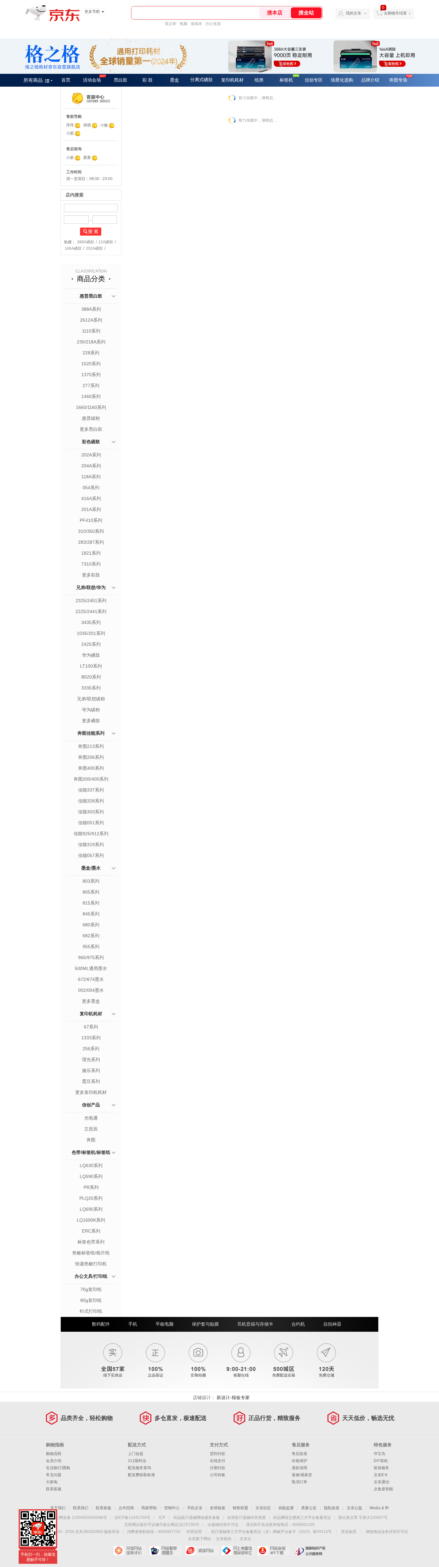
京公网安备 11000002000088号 (79, 1517)
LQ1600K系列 (91, 1220)
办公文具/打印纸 (91, 1276)
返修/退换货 (302, 1475)
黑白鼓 (120, 80)
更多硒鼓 (91, 720)
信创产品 (91, 1104)
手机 (132, 1324)
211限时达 (137, 1461)
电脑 (183, 24)
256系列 (91, 1048)
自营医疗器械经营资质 (246, 1517)
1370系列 (91, 374)
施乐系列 (91, 1070)
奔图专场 (398, 80)
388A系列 (91, 309)
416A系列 (91, 498)
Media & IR (379, 1508)
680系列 (91, 924)
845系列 (91, 913)
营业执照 (348, 1531)
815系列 (91, 902)
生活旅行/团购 (58, 1468)
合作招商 (126, 1508)
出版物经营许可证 (223, 1524)
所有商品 (33, 80)
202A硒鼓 (94, 248)
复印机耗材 (232, 80)
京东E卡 (381, 1475)
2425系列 (91, 644)
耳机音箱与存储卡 (255, 1324)
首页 (65, 80)
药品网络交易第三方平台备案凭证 (302, 1517)
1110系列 (91, 330)
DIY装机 (381, 1461)
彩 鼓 (147, 80)
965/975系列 (91, 957)
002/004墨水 (91, 990)
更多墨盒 (91, 1001)
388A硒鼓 (85, 242)
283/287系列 (91, 542)
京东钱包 (223, 1539)
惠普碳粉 (91, 418)
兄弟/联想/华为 (91, 587)
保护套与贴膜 (205, 1324)
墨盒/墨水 (91, 867)
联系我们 (80, 1508)
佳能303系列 (91, 811)
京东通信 (381, 1482)
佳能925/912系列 (91, 833)
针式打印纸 (91, 1311)
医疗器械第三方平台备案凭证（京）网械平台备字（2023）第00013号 (271, 1531)
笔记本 (170, 24)
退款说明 (299, 1468)
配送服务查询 (139, 1468)
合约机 (298, 1324)
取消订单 (299, 1482)
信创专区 (314, 80)
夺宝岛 (379, 1453)
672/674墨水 (91, 979)
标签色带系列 (90, 1241)
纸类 (259, 80)
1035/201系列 (91, 633)
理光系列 (91, 1059)
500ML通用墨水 (91, 968)
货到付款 (217, 1453)
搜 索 (93, 231)
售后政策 (299, 1453)
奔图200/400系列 (91, 779)
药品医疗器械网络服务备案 (197, 1517)
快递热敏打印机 (91, 1263)
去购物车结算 (395, 13)
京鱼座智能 (383, 1489)
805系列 (91, 892)
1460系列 (91, 396)
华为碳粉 (91, 709)
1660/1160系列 (91, 407)
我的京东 (353, 13)
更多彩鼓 (91, 574)
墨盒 (174, 80)
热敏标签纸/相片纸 (91, 1252)
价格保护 (299, 1461)
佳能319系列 (91, 844)
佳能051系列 (91, 822)
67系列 (91, 1026)
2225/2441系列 (91, 611)
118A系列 (91, 476)
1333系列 (91, 1037)
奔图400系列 (91, 768)
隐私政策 (331, 1508)
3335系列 (91, 687)
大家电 (52, 1482)
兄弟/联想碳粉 (91, 698)
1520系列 (91, 363)
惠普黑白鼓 (91, 296)
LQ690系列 (91, 1209)
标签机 (286, 80)
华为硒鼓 (91, 655)
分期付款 (217, 1468)
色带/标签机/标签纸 (91, 1152)
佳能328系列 (91, 800)
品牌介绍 (370, 80)
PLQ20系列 (91, 1198)
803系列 (91, 881)
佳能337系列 (91, 789)
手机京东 (194, 1508)
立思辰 (91, 1128)
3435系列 (91, 622)
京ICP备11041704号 (132, 1517)
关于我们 (58, 1508)
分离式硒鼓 (201, 79)
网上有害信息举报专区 (237, 1550)
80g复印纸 (91, 1300)
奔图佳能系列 (90, 733)
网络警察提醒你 (165, 1550)
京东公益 (354, 1508)
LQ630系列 (91, 1165)
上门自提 (135, 1453)
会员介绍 (53, 1461)
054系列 (91, 487)
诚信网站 (201, 1550)
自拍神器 (332, 1324)
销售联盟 (240, 1508)
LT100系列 (91, 666)
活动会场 (92, 80)
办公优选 (213, 24)
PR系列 (91, 1187)
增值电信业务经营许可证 (387, 1531)
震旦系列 (91, 1081)
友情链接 (217, 1508)
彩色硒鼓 (91, 441)
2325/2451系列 (91, 600)
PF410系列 (91, 520)
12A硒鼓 (105, 242)
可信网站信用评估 (129, 1550)
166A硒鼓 (73, 248)
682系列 (91, 935)
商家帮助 (149, 1508)
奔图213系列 (91, 746)
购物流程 (53, 1453)
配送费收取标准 (141, 1475)
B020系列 (91, 677)
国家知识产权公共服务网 (309, 1550)
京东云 (245, 1539)
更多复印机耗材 (91, 1092)
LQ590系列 (91, 1176)
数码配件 (101, 1324)
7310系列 (91, 564)
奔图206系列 (91, 757)
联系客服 (53, 1489)
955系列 (91, 946)
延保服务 (381, 1468)
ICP (162, 1517)
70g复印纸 (91, 1289)
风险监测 (286, 1508)
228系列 (91, 352)
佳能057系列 (91, 855)
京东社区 (263, 1508)
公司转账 (217, 1475)
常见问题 (53, 1475)
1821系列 (91, 553)
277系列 (91, 385)
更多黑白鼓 (91, 429)
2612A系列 (91, 320)
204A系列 (91, 465)
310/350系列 (91, 531)
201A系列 (91, 509)
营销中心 (172, 1508)
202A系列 (91, 454)
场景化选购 (342, 80)
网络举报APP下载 (273, 1550)
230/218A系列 (91, 341)
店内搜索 (75, 194)
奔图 (90, 1139)
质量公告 (309, 1508)
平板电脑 (165, 1324)
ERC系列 (91, 1231)
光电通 (91, 1118)
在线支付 (217, 1461)
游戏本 (196, 24)
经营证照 (194, 1531)
